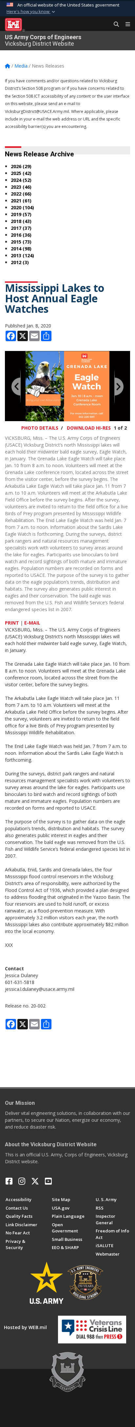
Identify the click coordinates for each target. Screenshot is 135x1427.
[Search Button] (114, 24)
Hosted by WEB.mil (25, 1327)
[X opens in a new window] (35, 1181)
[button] (31, 11)
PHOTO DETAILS (39, 428)
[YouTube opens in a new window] (48, 1181)
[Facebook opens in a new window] (9, 1181)
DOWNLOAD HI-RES (89, 428)
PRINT (12, 623)
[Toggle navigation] (125, 24)
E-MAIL (32, 623)
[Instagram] (21, 1181)
